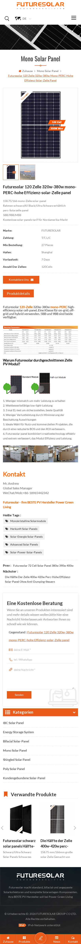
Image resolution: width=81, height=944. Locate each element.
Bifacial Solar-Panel (16, 741)
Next (75, 828)
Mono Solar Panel (48, 71)
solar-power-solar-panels (26, 552)
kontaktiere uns (19, 279)
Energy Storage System (18, 732)
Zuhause (27, 71)
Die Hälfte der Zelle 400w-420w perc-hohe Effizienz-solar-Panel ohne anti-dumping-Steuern (38, 579)
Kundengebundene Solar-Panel (24, 778)
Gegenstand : (41, 636)
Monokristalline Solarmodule (28, 521)
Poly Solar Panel (14, 769)
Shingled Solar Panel (16, 759)
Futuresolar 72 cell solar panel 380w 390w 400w (43, 565)
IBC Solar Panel (13, 723)
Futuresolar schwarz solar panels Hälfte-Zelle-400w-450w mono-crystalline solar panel (19, 844)
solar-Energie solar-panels (26, 536)
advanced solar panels (24, 544)
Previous (2, 828)
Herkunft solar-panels (23, 528)
